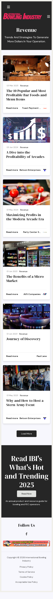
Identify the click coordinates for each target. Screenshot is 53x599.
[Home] (22, 16)
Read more (12, 108)
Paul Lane (42, 356)
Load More (26, 433)
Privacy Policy (26, 566)
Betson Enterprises (30, 170)
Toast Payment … (31, 108)
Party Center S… (32, 232)
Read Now (27, 493)
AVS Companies (32, 294)
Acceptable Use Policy (26, 582)
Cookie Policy (26, 577)
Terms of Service (26, 571)
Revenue (24, 85)
